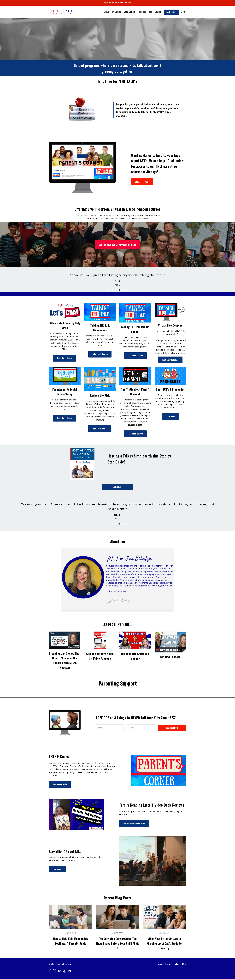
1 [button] (109, 290)
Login (183, 11)
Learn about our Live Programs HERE (117, 244)
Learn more (57, 869)
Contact (158, 11)
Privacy (167, 963)
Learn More (170, 416)
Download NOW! (172, 727)
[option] (117, 277)
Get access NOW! (60, 784)
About (106, 11)
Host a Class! (171, 12)
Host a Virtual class (170, 359)
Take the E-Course (64, 358)
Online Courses (129, 11)
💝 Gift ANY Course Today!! (117, 2)
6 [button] (126, 290)
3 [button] (116, 290)
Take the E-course (135, 355)
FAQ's (184, 963)
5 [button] (122, 290)
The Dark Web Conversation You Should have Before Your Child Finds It (117, 943)
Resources (142, 11)
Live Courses (116, 11)
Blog (150, 11)
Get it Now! (117, 486)
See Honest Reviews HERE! (134, 823)
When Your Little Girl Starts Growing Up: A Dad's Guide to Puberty (164, 943)
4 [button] (119, 290)
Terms (159, 963)
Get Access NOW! (142, 181)
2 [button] (112, 290)
